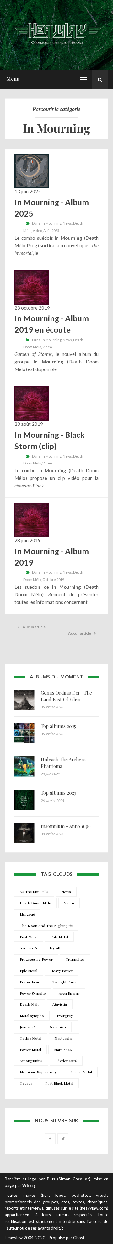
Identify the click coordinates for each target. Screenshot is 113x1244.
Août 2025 (51, 230)
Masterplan (63, 1038)
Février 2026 (66, 1060)
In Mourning (52, 223)
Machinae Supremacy (38, 1071)
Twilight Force (65, 981)
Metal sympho (32, 1015)
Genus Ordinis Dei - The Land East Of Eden (66, 696)
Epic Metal (28, 970)
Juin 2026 (27, 1026)
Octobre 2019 (53, 579)
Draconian (57, 1026)
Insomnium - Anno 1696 (66, 826)
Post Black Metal (59, 1083)
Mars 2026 (63, 1049)
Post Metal (29, 936)
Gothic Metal (30, 1038)
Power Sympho (33, 993)
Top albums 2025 (58, 726)
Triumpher (75, 959)
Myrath (56, 947)
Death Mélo (30, 1004)
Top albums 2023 (58, 793)
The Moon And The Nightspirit (46, 925)
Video (37, 230)
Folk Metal (59, 936)
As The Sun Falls (34, 891)
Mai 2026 (27, 914)
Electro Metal (80, 1071)
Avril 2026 (28, 947)
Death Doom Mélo (35, 902)
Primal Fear (30, 981)
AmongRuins (31, 1060)
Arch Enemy (69, 993)
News (67, 223)
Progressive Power (36, 959)
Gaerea (26, 1083)
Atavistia (59, 1004)
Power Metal (30, 1049)
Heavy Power (61, 970)
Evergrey (65, 1015)
